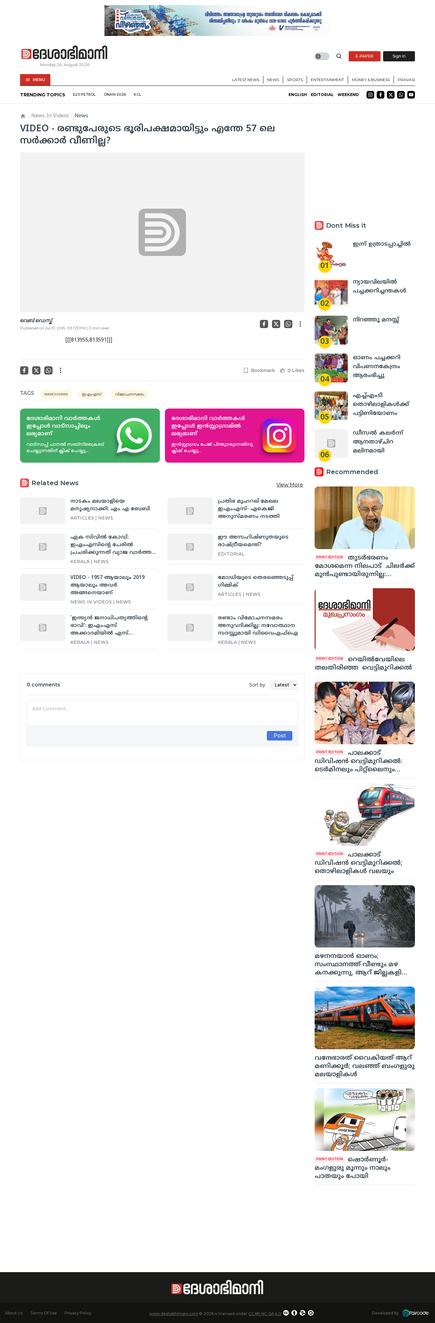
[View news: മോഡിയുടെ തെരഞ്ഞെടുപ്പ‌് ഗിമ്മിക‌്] (190, 587)
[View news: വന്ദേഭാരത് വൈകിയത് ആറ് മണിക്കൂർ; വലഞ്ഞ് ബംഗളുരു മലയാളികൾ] (365, 1018)
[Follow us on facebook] (380, 95)
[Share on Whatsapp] (288, 324)
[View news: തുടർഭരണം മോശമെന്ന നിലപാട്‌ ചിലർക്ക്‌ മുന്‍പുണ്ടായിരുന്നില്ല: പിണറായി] (365, 517)
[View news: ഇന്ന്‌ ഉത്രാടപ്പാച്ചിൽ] (331, 254)
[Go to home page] (64, 53)
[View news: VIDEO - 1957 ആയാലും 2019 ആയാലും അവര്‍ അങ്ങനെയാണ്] (42, 587)
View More (289, 485)
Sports (295, 79)
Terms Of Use (43, 1313)
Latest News (245, 79)
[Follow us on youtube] (411, 95)
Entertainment (327, 79)
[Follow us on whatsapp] (401, 95)
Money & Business (371, 79)
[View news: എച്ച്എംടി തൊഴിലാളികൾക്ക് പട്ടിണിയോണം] (331, 405)
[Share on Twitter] (276, 324)
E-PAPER (365, 56)
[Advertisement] (162, 836)
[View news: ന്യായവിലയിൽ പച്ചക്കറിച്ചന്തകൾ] (331, 292)
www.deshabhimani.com (173, 1313)
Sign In (399, 56)
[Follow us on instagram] (370, 95)
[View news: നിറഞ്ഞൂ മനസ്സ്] (331, 330)
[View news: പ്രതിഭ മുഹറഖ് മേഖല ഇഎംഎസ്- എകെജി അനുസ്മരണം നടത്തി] (190, 511)
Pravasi (406, 79)
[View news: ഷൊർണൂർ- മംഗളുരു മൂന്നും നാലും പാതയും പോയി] (365, 1119)
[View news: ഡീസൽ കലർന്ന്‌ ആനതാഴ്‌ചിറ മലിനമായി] (331, 443)
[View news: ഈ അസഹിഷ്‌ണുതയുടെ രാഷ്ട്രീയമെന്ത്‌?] (190, 547)
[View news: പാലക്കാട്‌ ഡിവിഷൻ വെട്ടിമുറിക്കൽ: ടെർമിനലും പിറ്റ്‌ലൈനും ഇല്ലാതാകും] (365, 713)
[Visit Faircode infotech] (415, 1313)
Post (280, 736)
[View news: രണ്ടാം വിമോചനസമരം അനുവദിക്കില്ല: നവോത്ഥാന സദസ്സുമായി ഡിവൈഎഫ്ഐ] (190, 627)
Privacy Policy (78, 1313)
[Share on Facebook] (264, 324)
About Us (14, 1313)
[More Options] (300, 324)
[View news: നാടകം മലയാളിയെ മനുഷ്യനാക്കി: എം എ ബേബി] (42, 511)
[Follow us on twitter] (391, 95)
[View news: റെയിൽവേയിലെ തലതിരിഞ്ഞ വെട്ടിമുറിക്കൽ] (365, 619)
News (273, 79)
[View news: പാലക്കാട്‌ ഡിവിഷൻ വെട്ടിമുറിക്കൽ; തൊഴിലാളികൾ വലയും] (365, 814)
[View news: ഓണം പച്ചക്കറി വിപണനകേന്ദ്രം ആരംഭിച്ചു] (331, 368)
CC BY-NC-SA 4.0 (264, 1313)
